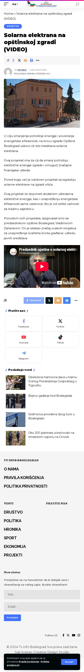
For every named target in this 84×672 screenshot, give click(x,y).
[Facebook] (24, 323)
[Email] (25, 60)
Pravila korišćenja (29, 661)
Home (8, 13)
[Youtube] (24, 339)
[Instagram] (79, 635)
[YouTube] (73, 635)
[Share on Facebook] (13, 60)
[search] (77, 4)
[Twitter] (60, 323)
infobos (22, 70)
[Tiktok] (60, 339)
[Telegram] (24, 355)
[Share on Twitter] (19, 60)
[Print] (31, 60)
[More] (37, 60)
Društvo (13, 26)
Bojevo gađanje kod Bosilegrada (50, 395)
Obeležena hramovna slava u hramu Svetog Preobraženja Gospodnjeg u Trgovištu (52, 381)
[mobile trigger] (7, 4)
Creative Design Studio (51, 652)
